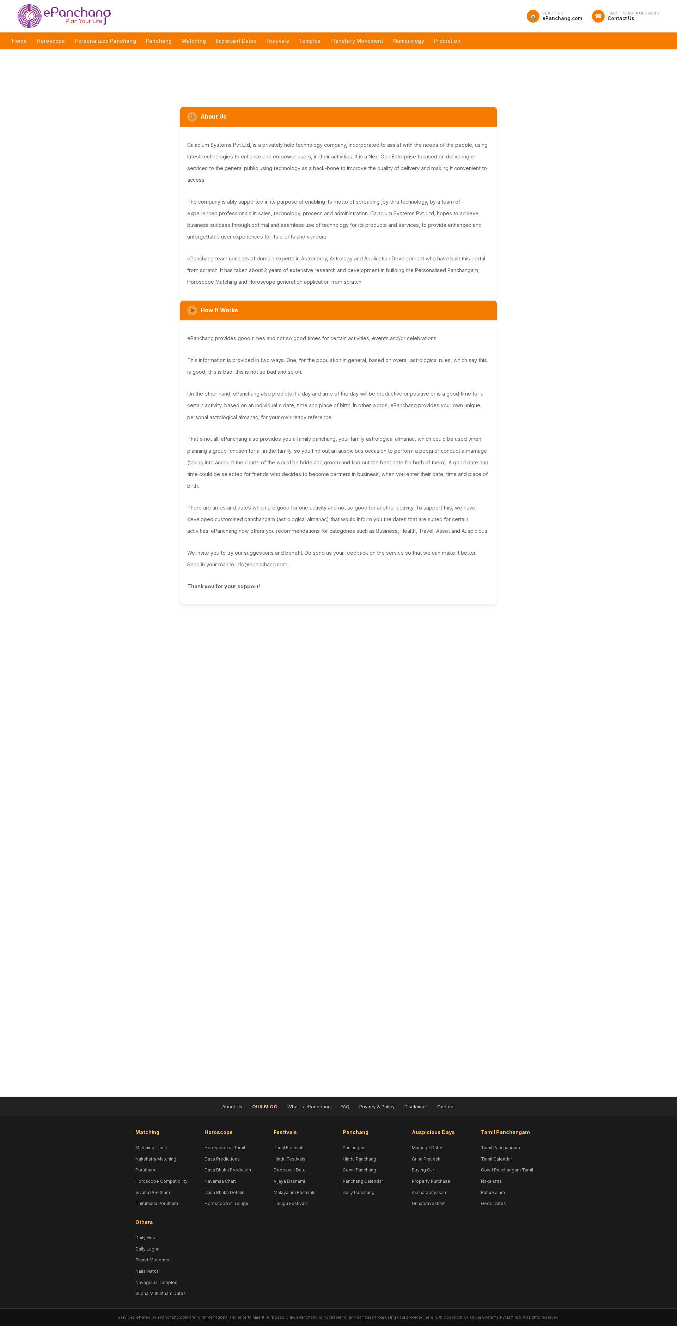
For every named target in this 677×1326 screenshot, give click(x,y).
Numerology (408, 41)
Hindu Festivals (289, 1159)
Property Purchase (431, 1181)
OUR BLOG (264, 1106)
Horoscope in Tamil (225, 1147)
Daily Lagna (147, 1249)
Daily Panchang (358, 1192)
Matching (194, 41)
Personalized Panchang (105, 41)
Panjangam (354, 1147)
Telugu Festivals (291, 1203)
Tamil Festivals (289, 1147)
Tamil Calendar (496, 1159)
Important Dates (236, 41)
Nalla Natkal (147, 1271)
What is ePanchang (309, 1106)
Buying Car (423, 1170)
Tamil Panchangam (500, 1147)
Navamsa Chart (220, 1181)
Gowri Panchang (359, 1170)
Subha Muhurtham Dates (160, 1293)
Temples (310, 41)
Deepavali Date (290, 1170)
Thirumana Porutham (156, 1203)
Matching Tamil (151, 1147)
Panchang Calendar (363, 1181)
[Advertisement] (338, 71)
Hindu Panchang (359, 1159)
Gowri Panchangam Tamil (507, 1170)
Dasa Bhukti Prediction (228, 1170)
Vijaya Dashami (289, 1181)
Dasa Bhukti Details (224, 1192)
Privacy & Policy (377, 1106)
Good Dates (493, 1203)
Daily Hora (146, 1237)
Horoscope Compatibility (161, 1181)
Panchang (159, 41)
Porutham (145, 1170)
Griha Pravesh (426, 1159)
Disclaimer (415, 1106)
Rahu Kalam (493, 1192)
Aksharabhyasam (429, 1192)
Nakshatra (491, 1181)
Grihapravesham (429, 1203)
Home (19, 41)
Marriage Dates (428, 1147)
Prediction (447, 41)
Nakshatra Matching (155, 1159)
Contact (446, 1106)
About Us (232, 1106)
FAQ (345, 1106)
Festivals (278, 41)
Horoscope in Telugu (226, 1203)
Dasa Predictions (222, 1159)
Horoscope (51, 41)
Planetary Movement (356, 41)
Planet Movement (153, 1259)
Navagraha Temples (156, 1282)
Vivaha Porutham (152, 1192)
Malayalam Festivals (295, 1192)
